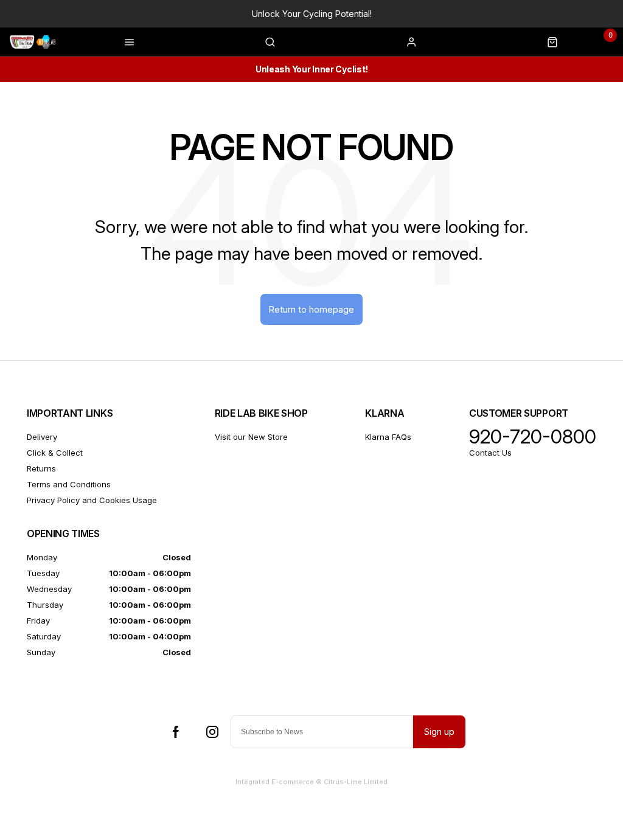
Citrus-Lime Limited (356, 781)
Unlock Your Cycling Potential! (312, 14)
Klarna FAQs (388, 437)
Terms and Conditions (69, 484)
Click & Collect (55, 452)
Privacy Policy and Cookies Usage (92, 500)
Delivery (42, 437)
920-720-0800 (532, 437)
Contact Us (490, 452)
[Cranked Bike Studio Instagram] (212, 731)
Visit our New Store (251, 437)
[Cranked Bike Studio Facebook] (175, 731)
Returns (41, 468)
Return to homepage (311, 309)
